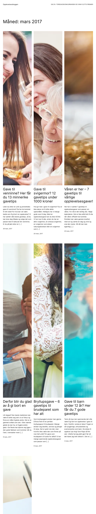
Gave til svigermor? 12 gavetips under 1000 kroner (45, 195)
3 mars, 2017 (68, 441)
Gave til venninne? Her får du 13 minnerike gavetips (17, 195)
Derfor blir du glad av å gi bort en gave (17, 406)
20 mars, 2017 (38, 233)
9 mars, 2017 (7, 437)
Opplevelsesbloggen (10, 4)
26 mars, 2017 (7, 229)
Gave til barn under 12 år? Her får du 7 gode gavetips (77, 408)
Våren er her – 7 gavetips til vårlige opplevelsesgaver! (78, 195)
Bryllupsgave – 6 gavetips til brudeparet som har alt (47, 408)
